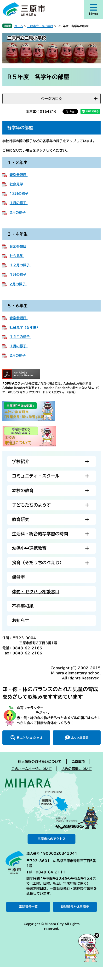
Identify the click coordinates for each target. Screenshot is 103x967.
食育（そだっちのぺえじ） (38, 562)
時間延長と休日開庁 (75, 906)
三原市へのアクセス (52, 838)
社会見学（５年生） (25, 327)
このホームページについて (31, 769)
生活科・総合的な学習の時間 (40, 534)
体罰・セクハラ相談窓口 (35, 591)
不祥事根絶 (23, 606)
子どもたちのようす (31, 505)
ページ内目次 (51, 98)
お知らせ (20, 620)
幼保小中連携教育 (29, 548)
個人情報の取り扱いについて (40, 761)
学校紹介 (20, 461)
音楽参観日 (19, 175)
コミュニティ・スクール (35, 476)
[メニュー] (93, 9)
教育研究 (20, 519)
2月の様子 (18, 212)
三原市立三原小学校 (40, 25)
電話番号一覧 (28, 906)
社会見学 (17, 184)
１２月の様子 (20, 265)
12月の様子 (19, 193)
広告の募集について (77, 769)
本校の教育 (23, 490)
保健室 (18, 577)
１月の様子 (19, 203)
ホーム (18, 25)
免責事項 (78, 761)
